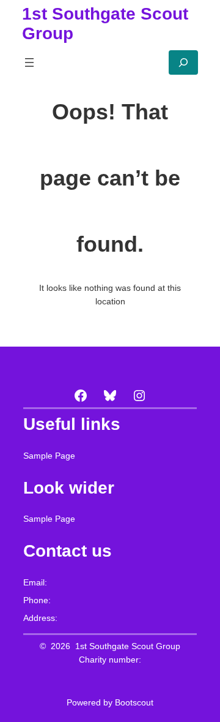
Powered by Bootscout (110, 702)
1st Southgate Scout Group (127, 646)
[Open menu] (29, 62)
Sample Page (49, 456)
